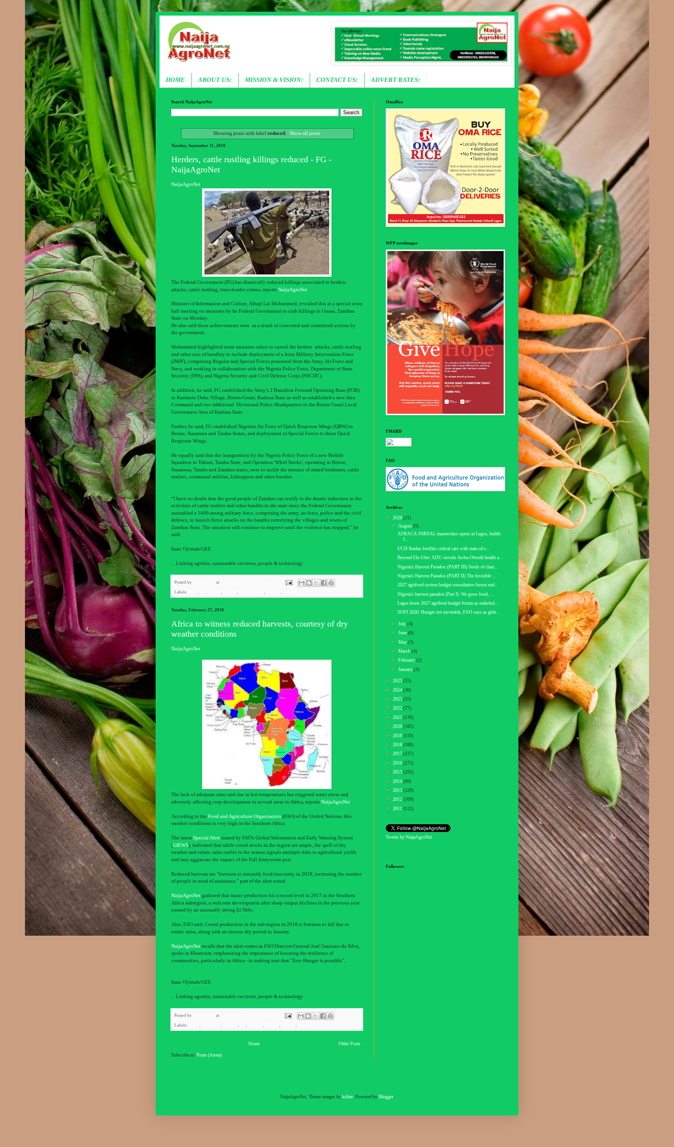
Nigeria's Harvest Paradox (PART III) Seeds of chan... (447, 567)
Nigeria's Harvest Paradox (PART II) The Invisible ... (446, 576)
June (403, 632)
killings (230, 591)
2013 (398, 790)
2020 (398, 726)
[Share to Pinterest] (331, 583)
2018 (398, 744)
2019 (398, 735)
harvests (255, 1025)
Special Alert (207, 838)
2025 (398, 680)
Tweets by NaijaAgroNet (409, 837)
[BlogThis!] (309, 583)
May (403, 642)
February (407, 660)
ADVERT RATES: (395, 79)
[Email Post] (288, 582)
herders (214, 591)
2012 (398, 799)
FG (203, 591)
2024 (398, 690)
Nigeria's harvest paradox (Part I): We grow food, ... (445, 594)
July (402, 624)
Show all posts (305, 133)
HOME (175, 79)
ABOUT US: (215, 79)
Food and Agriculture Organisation (244, 816)
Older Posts (349, 1043)
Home (254, 1043)
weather (289, 1025)
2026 (398, 517)
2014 (398, 781)
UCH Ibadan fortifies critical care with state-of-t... (443, 548)
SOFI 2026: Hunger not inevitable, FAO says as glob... (448, 612)
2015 (398, 772)
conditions (211, 1025)
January (406, 669)
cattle (193, 591)
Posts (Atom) (209, 1055)
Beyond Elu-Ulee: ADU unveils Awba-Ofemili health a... (449, 557)
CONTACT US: (337, 79)
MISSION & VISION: (274, 79)
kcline (347, 1096)
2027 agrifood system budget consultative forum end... (447, 585)
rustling (290, 591)
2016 (398, 763)
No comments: (265, 582)
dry (243, 1025)
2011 (398, 808)
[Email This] (301, 583)
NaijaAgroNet (185, 184)
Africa (193, 1025)
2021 (398, 717)
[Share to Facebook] (324, 583)
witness (304, 1025)
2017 (398, 753)
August (405, 526)
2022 (398, 708)
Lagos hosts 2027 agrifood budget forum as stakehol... (447, 603)
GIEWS (180, 845)
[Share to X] (316, 583)
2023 (398, 699)
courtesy (230, 1025)
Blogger (386, 1096)
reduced (273, 591)
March (404, 651)
